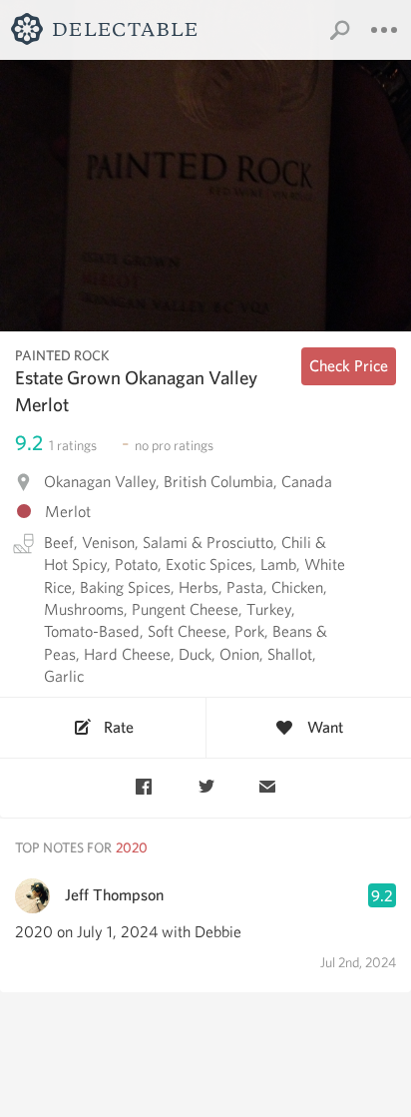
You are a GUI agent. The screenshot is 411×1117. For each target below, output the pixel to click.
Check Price (348, 365)
